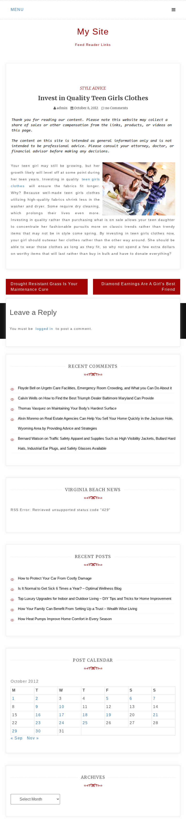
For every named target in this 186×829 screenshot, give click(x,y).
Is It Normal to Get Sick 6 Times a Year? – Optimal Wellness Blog (69, 588)
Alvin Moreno (28, 418)
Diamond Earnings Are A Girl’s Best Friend (138, 286)
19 (108, 715)
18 (85, 715)
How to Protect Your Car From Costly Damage (55, 578)
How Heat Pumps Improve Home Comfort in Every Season (65, 619)
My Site (93, 31)
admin (62, 108)
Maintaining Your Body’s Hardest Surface (84, 408)
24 (61, 723)
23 (38, 723)
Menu (17, 9)
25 (85, 723)
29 (14, 731)
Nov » (33, 738)
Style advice (93, 88)
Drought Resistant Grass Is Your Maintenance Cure (44, 286)
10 (61, 707)
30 (38, 731)
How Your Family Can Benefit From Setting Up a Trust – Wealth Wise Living (77, 609)
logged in (44, 329)
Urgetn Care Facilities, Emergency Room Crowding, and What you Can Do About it (106, 388)
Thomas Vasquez (32, 408)
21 (155, 715)
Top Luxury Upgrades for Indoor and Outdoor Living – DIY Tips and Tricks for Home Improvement (94, 598)
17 (61, 715)
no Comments (116, 108)
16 (38, 715)
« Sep (17, 738)
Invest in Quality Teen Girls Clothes (93, 98)
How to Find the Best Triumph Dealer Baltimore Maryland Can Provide (98, 398)
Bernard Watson (30, 438)
